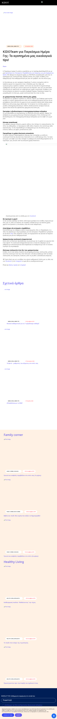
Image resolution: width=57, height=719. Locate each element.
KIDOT (5, 2)
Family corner (10, 471)
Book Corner (17, 511)
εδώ (11, 233)
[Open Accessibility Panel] (54, 715)
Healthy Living (10, 598)
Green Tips (16, 46)
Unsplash (23, 265)
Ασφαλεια (16, 471)
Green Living (10, 46)
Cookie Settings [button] (8, 715)
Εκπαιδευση (17, 598)
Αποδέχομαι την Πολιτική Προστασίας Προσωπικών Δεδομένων (23, 705)
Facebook (33, 216)
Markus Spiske (13, 265)
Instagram (19, 261)
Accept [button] (18, 715)
